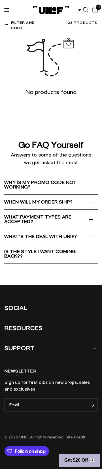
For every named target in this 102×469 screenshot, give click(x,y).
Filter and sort (23, 25)
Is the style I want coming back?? (40, 254)
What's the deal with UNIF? (40, 236)
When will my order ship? (38, 202)
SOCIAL (16, 308)
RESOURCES (23, 328)
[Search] (85, 10)
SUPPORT (20, 348)
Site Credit (75, 437)
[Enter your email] (91, 405)
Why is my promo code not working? (40, 185)
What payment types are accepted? (37, 219)
